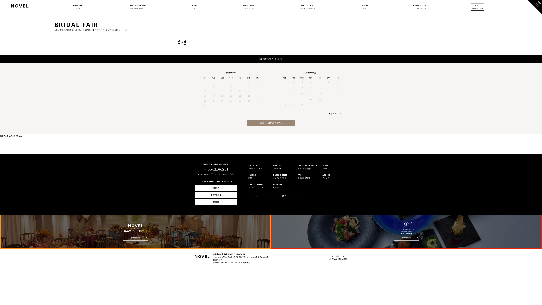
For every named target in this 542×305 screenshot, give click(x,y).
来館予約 (216, 188)
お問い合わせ (216, 195)
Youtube (273, 196)
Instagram (256, 196)
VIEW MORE (135, 238)
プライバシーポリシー (339, 256)
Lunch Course (291, 196)
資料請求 (216, 202)
